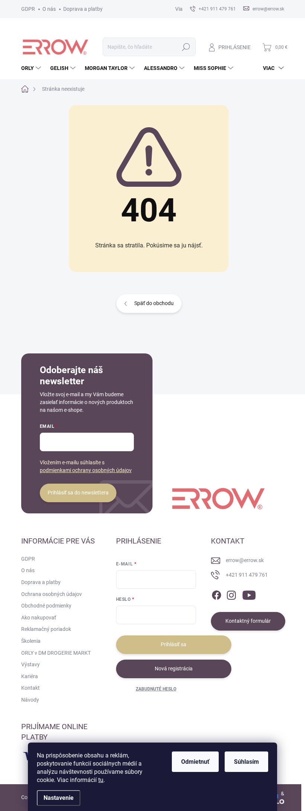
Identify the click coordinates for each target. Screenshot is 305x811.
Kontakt (30, 688)
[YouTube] (249, 593)
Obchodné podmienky (46, 606)
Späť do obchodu (154, 303)
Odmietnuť (195, 761)
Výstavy (30, 664)
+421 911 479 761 (247, 575)
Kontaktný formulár (248, 621)
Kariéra (29, 676)
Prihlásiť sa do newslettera (78, 493)
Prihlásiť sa (173, 644)
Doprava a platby (83, 9)
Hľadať (186, 47)
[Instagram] (231, 593)
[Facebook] (216, 593)
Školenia (31, 641)
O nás (49, 9)
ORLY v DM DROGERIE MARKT (56, 653)
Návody (30, 700)
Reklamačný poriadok (46, 629)
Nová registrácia (174, 668)
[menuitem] (32, 68)
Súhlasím (246, 761)
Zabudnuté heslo (156, 689)
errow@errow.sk (245, 560)
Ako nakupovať (38, 618)
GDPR (28, 9)
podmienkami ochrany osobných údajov (86, 470)
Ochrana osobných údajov (51, 594)
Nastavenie (59, 797)
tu (100, 779)
